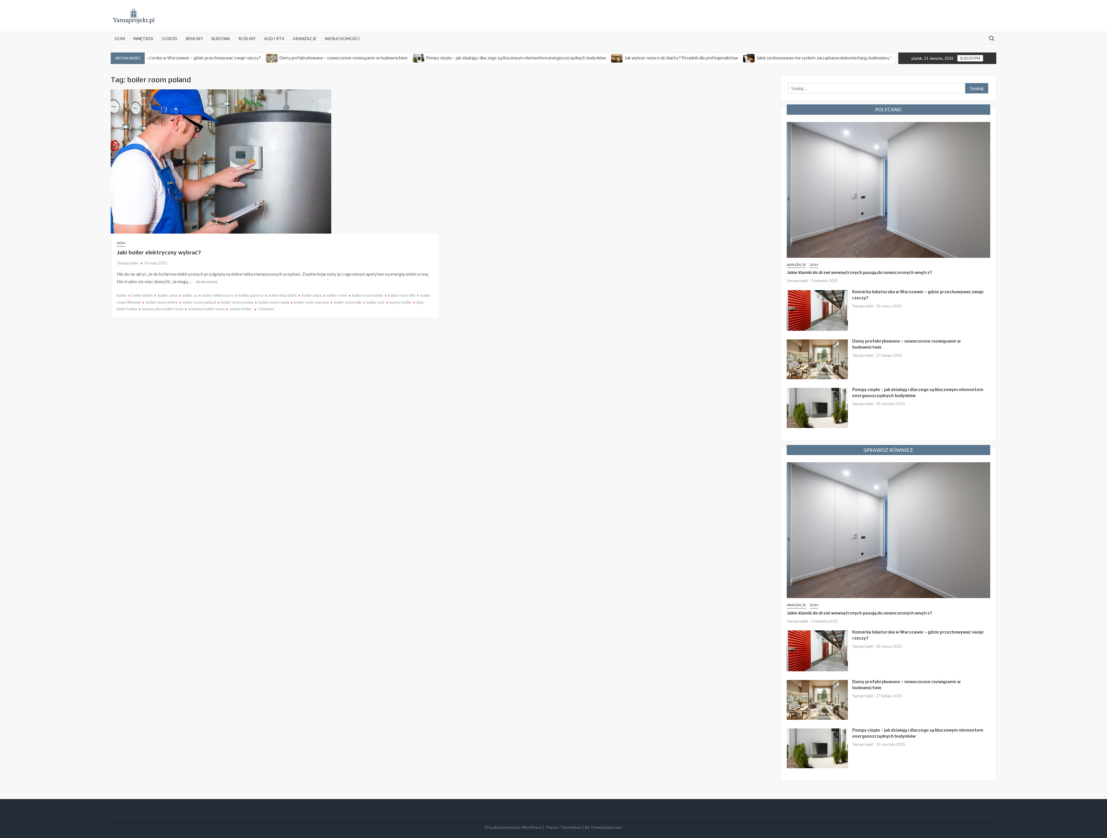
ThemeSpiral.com (606, 827)
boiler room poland (199, 302)
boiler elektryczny (218, 295)
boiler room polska (237, 302)
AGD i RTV (274, 38)
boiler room (337, 295)
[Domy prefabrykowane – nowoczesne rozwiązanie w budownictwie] (231, 57)
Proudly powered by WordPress (513, 827)
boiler (122, 295)
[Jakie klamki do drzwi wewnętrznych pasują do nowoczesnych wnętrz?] (888, 189)
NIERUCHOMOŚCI (342, 38)
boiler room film (401, 295)
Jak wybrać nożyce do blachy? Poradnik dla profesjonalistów (640, 57)
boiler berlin (142, 295)
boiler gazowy (251, 295)
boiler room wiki (348, 302)
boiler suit (376, 302)
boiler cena (167, 295)
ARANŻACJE (305, 38)
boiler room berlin (367, 295)
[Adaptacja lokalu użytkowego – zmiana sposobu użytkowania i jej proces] (862, 57)
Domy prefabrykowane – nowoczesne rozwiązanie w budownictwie (302, 57)
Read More (207, 282)
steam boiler (240, 308)
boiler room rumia (273, 302)
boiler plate (312, 295)
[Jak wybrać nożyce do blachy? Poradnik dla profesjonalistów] (577, 57)
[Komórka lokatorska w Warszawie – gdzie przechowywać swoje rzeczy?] (817, 309)
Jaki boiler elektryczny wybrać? (159, 252)
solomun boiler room (206, 308)
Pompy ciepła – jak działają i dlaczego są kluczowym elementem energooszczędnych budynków (475, 57)
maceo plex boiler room (162, 308)
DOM (120, 38)
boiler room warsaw (311, 302)
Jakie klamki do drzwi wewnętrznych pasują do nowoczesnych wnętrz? (859, 272)
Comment (265, 309)
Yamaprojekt (127, 263)
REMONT (194, 38)
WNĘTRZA (143, 38)
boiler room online (162, 302)
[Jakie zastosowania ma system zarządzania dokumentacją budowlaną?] (708, 57)
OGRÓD (169, 38)
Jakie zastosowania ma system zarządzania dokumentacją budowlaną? (783, 57)
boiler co (189, 295)
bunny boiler (400, 302)
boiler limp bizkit (282, 295)
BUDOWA (221, 38)
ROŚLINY (247, 38)
